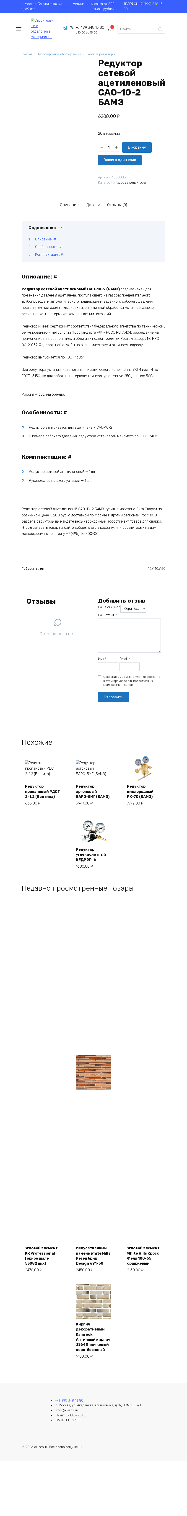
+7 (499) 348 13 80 (69, 1401)
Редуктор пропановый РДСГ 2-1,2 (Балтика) (42, 791)
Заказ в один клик (120, 160)
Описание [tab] (69, 204)
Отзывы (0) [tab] (117, 204)
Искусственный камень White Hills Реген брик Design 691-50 (93, 1256)
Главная (27, 54)
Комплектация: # (49, 254)
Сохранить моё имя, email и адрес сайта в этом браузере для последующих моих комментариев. (132, 681)
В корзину (137, 147)
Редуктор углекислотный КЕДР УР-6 (91, 854)
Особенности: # (48, 247)
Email (124, 659)
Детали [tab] (93, 204)
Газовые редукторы (101, 54)
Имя (102, 659)
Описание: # (45, 239)
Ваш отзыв (107, 615)
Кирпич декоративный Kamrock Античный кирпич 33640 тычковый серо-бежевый (93, 1337)
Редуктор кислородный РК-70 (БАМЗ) (140, 791)
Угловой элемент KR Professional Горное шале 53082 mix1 (41, 1256)
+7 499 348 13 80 (89, 29)
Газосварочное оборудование (59, 54)
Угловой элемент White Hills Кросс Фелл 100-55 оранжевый (143, 1256)
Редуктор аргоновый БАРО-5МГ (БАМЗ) (92, 791)
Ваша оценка (109, 607)
